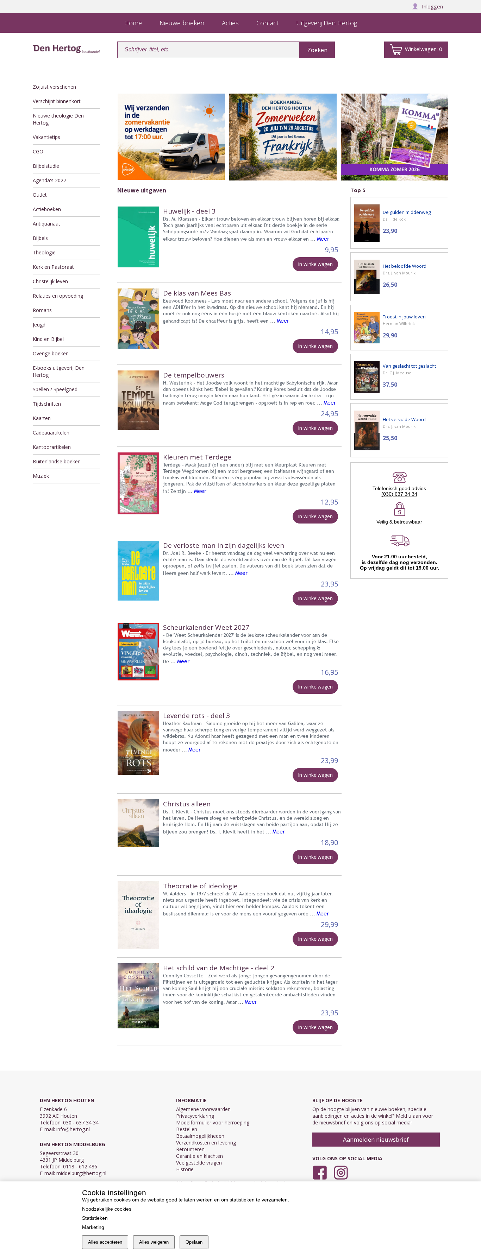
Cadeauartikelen (51, 432)
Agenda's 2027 (49, 180)
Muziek (41, 475)
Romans (42, 310)
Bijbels (40, 238)
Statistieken (95, 1218)
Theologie (44, 252)
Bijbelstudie (46, 166)
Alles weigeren (154, 1242)
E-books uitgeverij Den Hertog (59, 371)
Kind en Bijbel (48, 339)
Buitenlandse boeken (57, 461)
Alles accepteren (105, 1242)
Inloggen (432, 6)
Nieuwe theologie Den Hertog (58, 119)
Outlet (40, 194)
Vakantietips (46, 137)
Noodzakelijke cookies (106, 1209)
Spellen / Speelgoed (55, 389)
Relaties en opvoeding (58, 295)
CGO (38, 151)
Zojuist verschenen (54, 86)
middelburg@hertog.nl (81, 1173)
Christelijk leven (50, 281)
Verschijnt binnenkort (57, 101)
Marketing (93, 1227)
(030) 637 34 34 (399, 494)
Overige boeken (51, 353)
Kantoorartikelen (52, 447)
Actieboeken (47, 209)
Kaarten (42, 418)
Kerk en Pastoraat (53, 267)
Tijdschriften (47, 403)
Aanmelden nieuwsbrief (376, 1139)
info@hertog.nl (73, 1129)
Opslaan (194, 1242)
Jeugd (39, 324)
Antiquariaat (46, 223)
